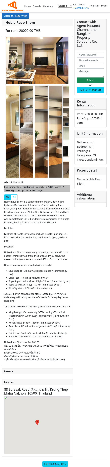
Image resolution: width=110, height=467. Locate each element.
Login (104, 5)
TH (14, 197)
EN (7, 197)
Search (37, 6)
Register (94, 5)
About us (48, 6)
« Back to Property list (15, 15)
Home (27, 6)
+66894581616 (81, 8)
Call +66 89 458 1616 (90, 90)
